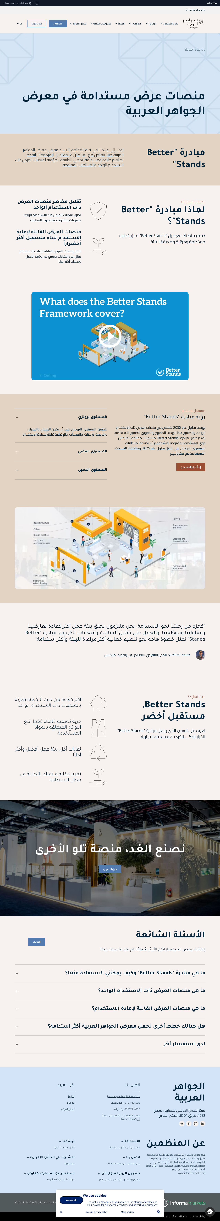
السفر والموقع (68, 1109)
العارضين (57, 23)
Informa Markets (195, 10)
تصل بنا (71, 1096)
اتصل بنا (36, 941)
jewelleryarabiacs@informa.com (123, 1096)
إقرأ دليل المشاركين (191, 467)
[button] (210, 1212)
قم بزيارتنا (37, 23)
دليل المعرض (110, 869)
